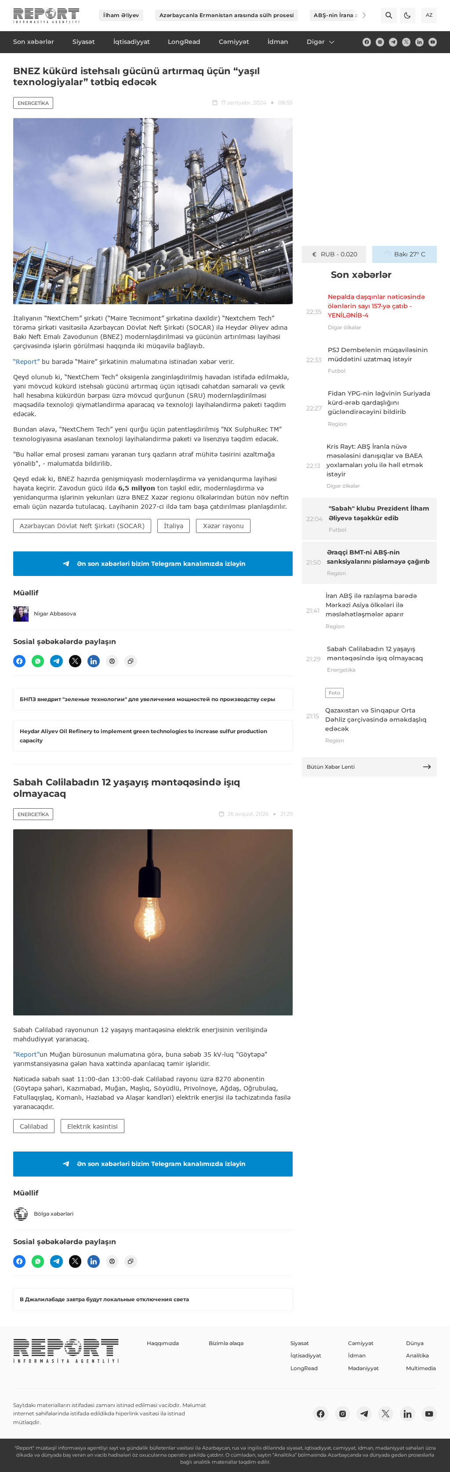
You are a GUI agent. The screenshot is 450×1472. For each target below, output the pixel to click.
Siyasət (299, 1343)
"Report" (26, 1054)
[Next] (359, 15)
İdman (357, 1355)
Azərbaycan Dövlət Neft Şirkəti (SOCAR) (82, 525)
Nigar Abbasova (55, 613)
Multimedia (421, 1368)
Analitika (417, 1355)
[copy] (130, 661)
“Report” (26, 361)
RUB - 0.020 (339, 254)
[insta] (380, 42)
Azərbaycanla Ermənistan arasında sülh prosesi (227, 15)
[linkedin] (419, 42)
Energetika (33, 103)
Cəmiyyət (361, 1343)
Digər (316, 42)
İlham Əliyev (121, 15)
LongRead (304, 1368)
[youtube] (432, 42)
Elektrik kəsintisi (92, 1126)
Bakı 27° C (409, 254)
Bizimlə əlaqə (226, 1343)
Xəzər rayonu (223, 525)
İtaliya (173, 525)
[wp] (38, 661)
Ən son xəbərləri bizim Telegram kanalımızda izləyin (161, 564)
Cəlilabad (34, 1126)
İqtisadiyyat (305, 1355)
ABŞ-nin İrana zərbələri (347, 15)
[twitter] (406, 42)
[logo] (46, 15)
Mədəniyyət (363, 1368)
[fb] (367, 42)
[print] (112, 661)
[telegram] (393, 42)
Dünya (415, 1343)
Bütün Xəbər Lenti (331, 766)
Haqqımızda (163, 1343)
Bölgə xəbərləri (53, 1213)
